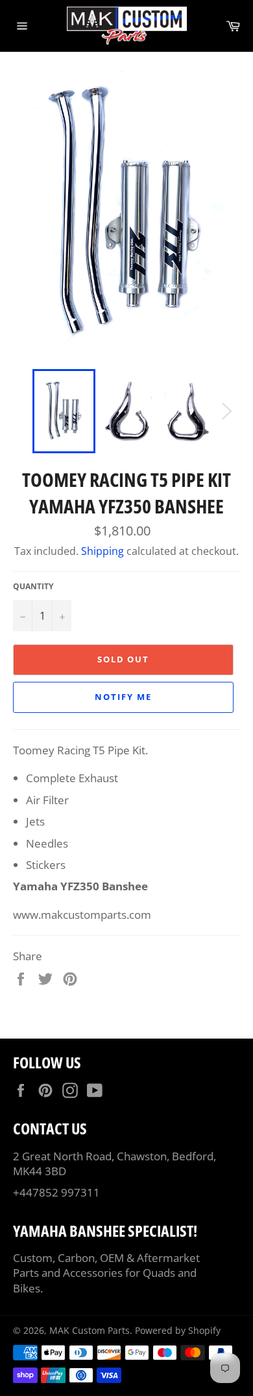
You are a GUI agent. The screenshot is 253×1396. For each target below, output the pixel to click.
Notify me (123, 697)
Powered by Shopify (178, 1330)
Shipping (102, 551)
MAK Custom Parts (89, 1330)
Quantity (33, 586)
